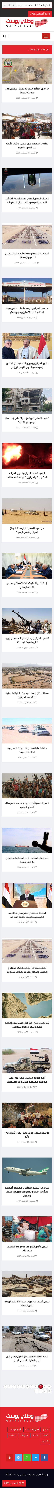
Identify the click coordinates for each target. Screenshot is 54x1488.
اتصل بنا (45, 1441)
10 (49, 1391)
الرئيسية (46, 50)
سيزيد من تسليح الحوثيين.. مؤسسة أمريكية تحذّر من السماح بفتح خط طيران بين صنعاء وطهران (27, 1192)
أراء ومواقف (15, 1429)
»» (35, 1391)
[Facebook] (44, 1457)
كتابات (45, 1435)
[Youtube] (9, 1457)
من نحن (12, 1435)
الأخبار (45, 1429)
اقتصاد (35, 1435)
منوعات (24, 1435)
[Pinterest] (18, 1457)
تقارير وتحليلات (34, 50)
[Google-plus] (27, 1457)
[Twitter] (35, 1457)
